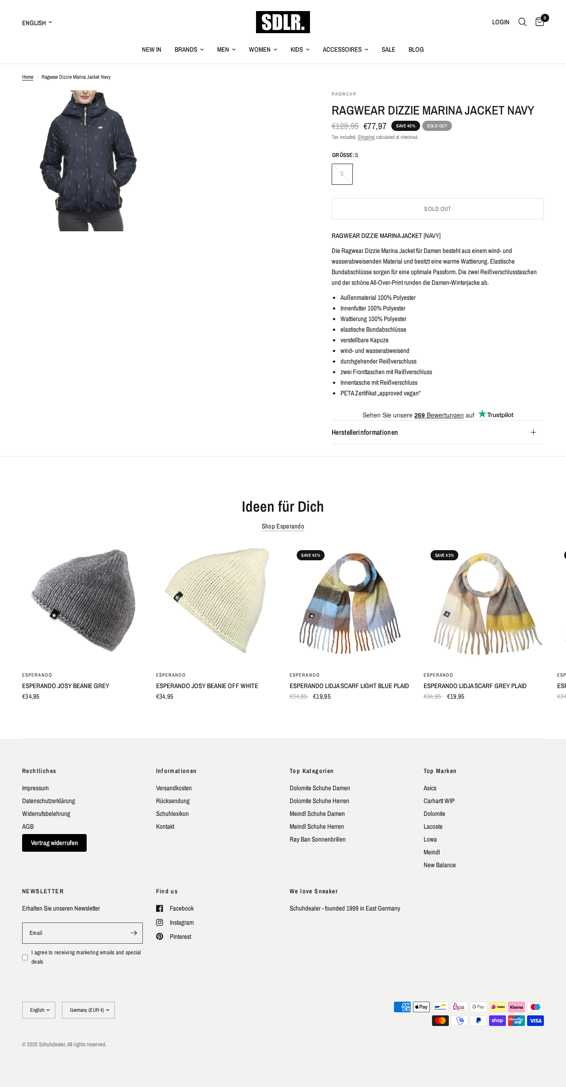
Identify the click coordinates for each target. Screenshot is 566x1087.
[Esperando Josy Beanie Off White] (216, 603)
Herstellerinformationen (365, 432)
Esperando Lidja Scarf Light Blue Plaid (349, 685)
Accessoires (342, 49)
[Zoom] (144, 108)
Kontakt (165, 826)
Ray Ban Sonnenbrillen (318, 839)
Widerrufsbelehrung (46, 813)
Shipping (366, 137)
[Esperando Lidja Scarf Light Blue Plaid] (350, 603)
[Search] (522, 22)
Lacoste (433, 826)
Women (260, 49)
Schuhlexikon (172, 813)
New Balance (440, 864)
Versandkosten (174, 787)
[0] (537, 22)
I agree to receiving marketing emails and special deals (86, 957)
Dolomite (434, 813)
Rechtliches (39, 771)
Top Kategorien (312, 771)
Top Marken (440, 771)
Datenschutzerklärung (48, 800)
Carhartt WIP (439, 800)
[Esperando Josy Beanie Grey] (82, 603)
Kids (297, 49)
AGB (28, 826)
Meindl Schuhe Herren (317, 826)
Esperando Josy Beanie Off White (207, 685)
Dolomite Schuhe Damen (320, 787)
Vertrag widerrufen (54, 842)
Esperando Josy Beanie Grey (65, 685)
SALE (388, 49)
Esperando (37, 674)
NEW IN (151, 49)
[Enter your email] (134, 933)
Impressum (35, 787)
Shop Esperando (283, 526)
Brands (186, 49)
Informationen (176, 771)
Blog (416, 49)
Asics (430, 787)
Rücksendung (173, 800)
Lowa (430, 839)
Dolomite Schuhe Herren (319, 800)
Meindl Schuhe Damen (317, 813)
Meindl (432, 852)
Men (223, 49)
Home (27, 76)
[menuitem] (151, 49)
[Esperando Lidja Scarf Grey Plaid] (484, 603)
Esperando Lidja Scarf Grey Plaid (475, 685)
